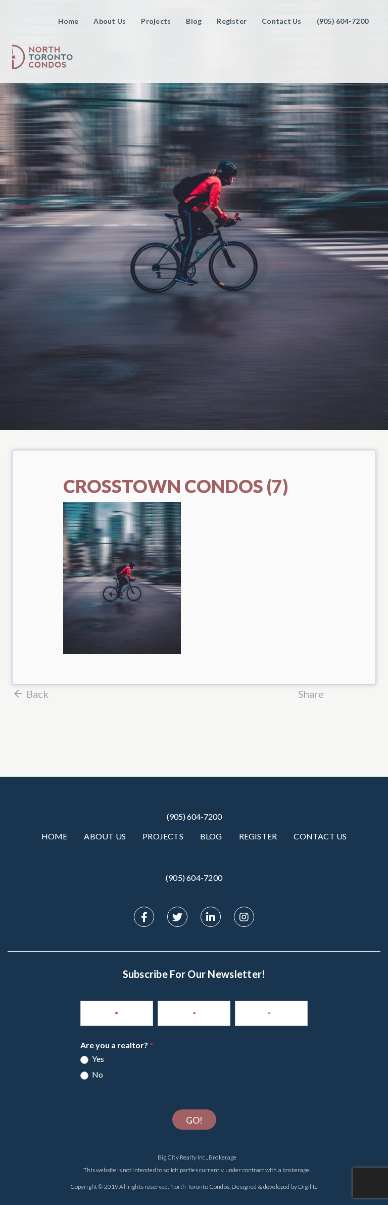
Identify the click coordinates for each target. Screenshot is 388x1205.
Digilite (308, 1186)
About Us (109, 21)
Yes (97, 1058)
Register (232, 21)
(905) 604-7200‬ (342, 21)
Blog (194, 21)
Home (68, 21)
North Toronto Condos (199, 1186)
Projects (156, 21)
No (96, 1074)
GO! (194, 1120)
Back (37, 694)
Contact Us (281, 21)
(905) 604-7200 (194, 816)
